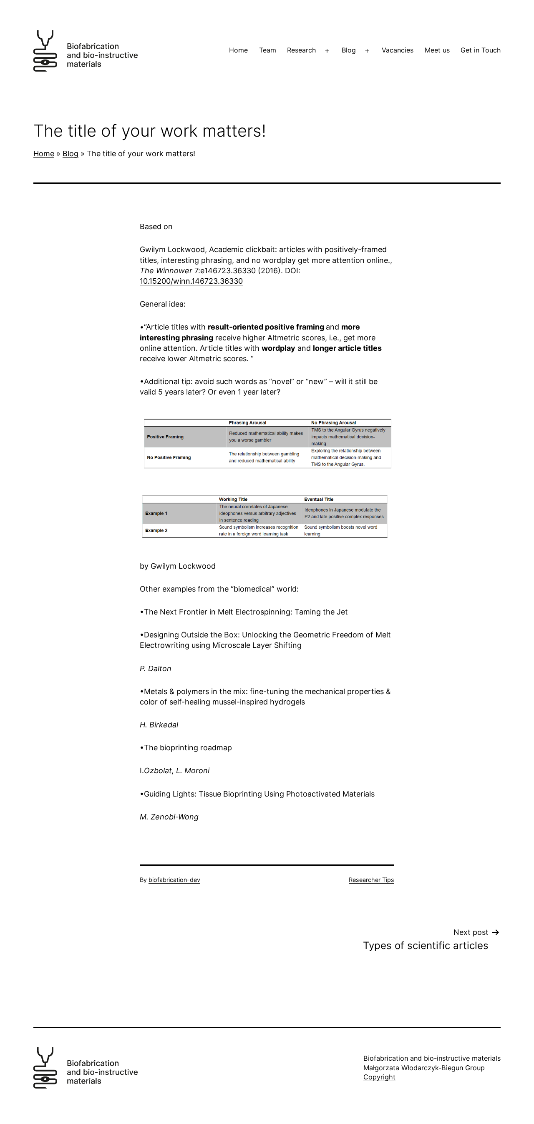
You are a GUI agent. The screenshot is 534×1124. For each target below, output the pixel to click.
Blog (349, 50)
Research (301, 50)
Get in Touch (481, 50)
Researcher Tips (371, 879)
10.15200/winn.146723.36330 (191, 281)
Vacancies (397, 50)
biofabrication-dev (174, 879)
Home (238, 50)
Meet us (437, 50)
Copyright (379, 1077)
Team (267, 50)
